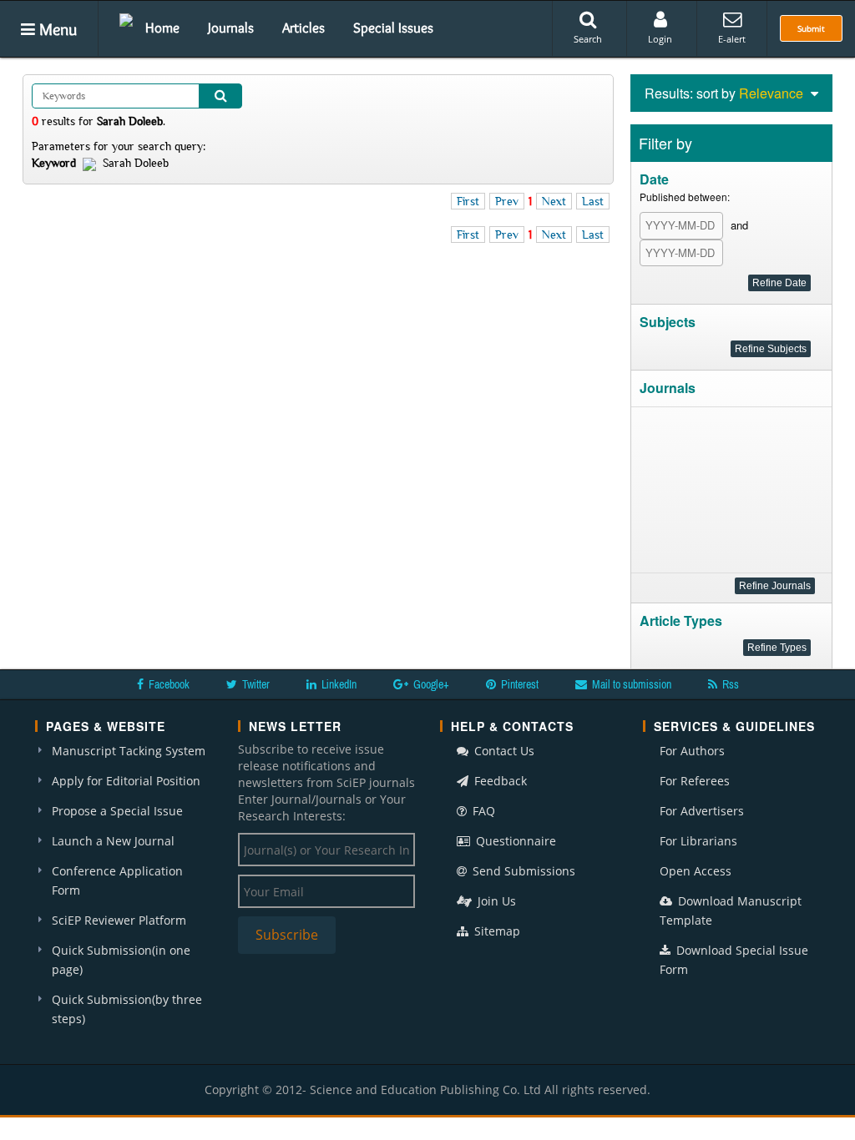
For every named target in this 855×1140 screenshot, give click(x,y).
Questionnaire (514, 841)
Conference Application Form (117, 880)
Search (588, 39)
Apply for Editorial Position (126, 781)
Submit (811, 28)
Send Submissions (522, 871)
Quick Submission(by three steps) (127, 1009)
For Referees (695, 781)
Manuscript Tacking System (128, 751)
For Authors (692, 751)
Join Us (495, 901)
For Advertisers (702, 811)
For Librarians (698, 841)
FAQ (482, 811)
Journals (231, 27)
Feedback (499, 781)
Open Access (695, 871)
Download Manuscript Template (731, 910)
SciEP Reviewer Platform (119, 920)
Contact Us (502, 751)
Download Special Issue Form (734, 959)
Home (162, 27)
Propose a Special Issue (117, 811)
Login (660, 39)
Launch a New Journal (113, 841)
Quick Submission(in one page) (121, 959)
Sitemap (495, 931)
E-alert (732, 39)
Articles (303, 27)
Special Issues (393, 27)
